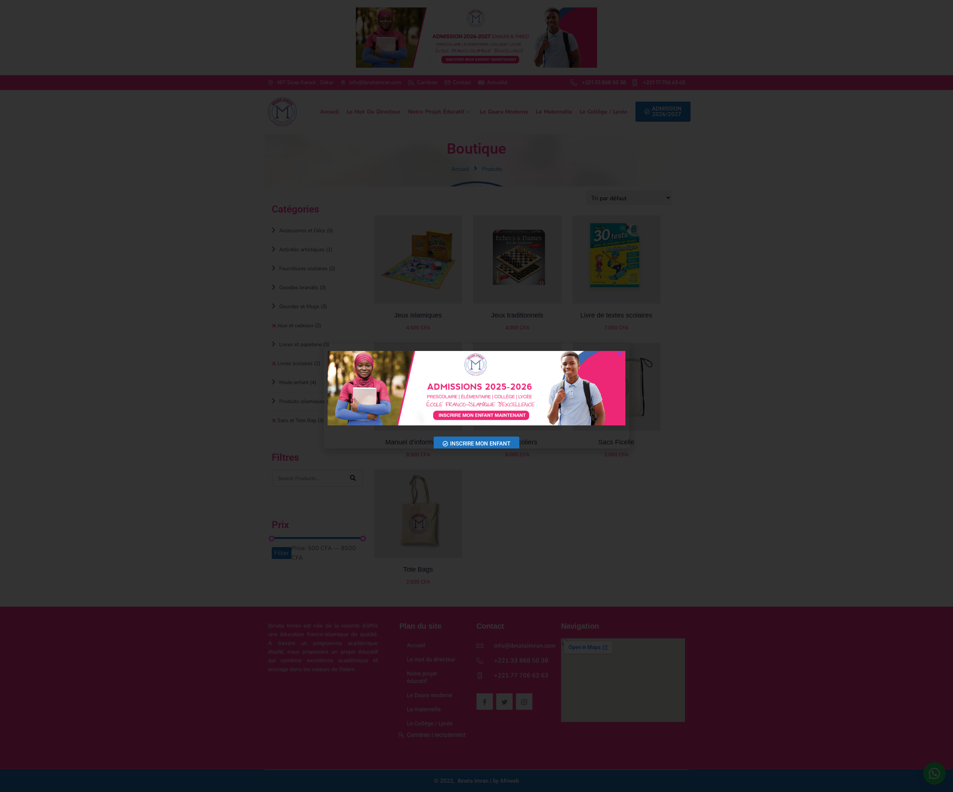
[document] (476, 396)
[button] (619, 354)
